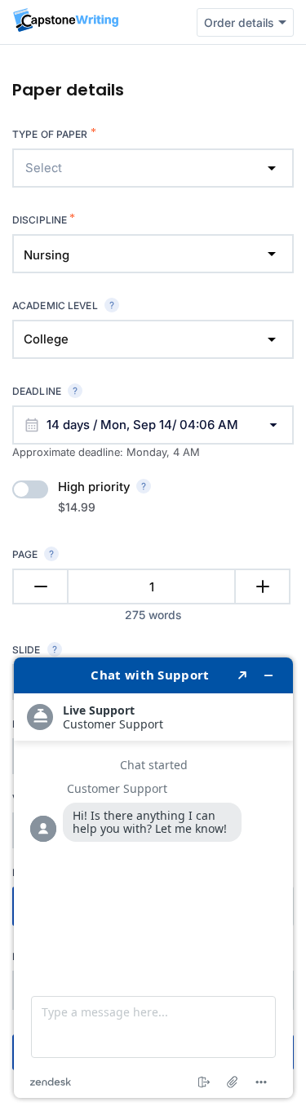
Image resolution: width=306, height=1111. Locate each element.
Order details (238, 22)
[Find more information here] (153, 877)
